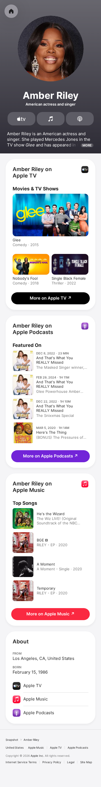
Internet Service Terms (21, 762)
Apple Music (36, 747)
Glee (17, 240)
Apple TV (56, 747)
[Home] (11, 11)
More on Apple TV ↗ (51, 298)
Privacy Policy (51, 762)
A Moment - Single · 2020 (59, 569)
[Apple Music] (51, 118)
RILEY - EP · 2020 (52, 545)
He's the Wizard (51, 514)
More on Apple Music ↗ (50, 613)
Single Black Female (69, 278)
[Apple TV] (21, 118)
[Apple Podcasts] (80, 118)
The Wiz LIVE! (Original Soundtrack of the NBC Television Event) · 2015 (58, 523)
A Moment (46, 564)
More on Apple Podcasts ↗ (50, 456)
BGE (40, 540)
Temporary (46, 588)
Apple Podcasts (78, 747)
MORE (87, 145)
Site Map (86, 762)
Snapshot (12, 739)
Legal (70, 762)
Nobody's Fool (25, 278)
